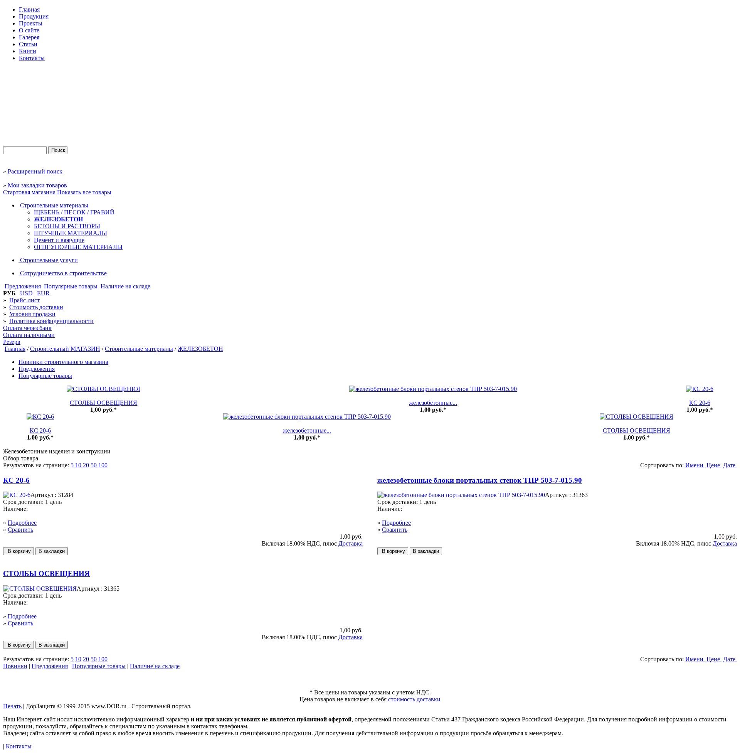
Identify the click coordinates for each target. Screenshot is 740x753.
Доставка (350, 543)
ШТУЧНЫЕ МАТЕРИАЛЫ (70, 233)
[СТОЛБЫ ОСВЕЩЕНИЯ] (103, 389)
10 (78, 465)
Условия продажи (32, 314)
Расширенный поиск (35, 171)
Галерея (29, 37)
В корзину (18, 551)
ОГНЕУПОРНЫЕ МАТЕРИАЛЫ (78, 247)
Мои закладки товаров (37, 185)
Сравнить (20, 529)
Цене (714, 465)
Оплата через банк (27, 328)
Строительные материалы (53, 205)
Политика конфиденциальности (51, 321)
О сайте (29, 30)
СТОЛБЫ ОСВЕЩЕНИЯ (103, 402)
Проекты (30, 23)
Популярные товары (70, 286)
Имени (695, 465)
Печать (12, 706)
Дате (730, 465)
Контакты (32, 58)
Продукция (34, 16)
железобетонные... (433, 402)
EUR (43, 293)
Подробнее (22, 522)
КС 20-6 (699, 402)
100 (103, 465)
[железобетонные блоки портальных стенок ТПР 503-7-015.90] (433, 389)
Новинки (15, 666)
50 (94, 465)
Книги (27, 51)
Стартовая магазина (29, 192)
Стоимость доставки (36, 307)
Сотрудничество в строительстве (62, 273)
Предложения (22, 286)
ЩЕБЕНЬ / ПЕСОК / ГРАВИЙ (74, 212)
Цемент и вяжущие (59, 240)
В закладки (52, 551)
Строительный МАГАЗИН (65, 348)
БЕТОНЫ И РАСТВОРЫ (67, 226)
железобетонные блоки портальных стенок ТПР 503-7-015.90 (479, 480)
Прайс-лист (24, 300)
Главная (29, 9)
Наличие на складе (124, 286)
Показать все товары (84, 192)
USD (26, 293)
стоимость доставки (414, 699)
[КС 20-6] (699, 389)
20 (86, 465)
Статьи (28, 44)
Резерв (11, 342)
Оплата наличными (29, 335)
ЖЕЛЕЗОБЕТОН (58, 219)
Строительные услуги (48, 260)
